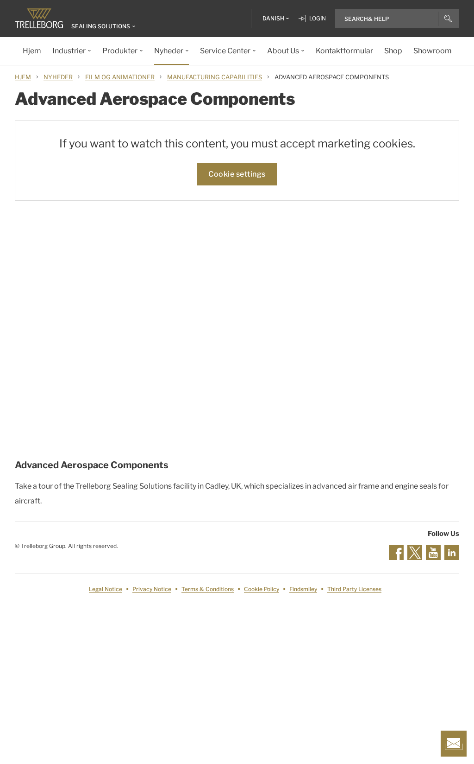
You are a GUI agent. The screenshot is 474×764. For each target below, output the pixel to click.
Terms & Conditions (207, 589)
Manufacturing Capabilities (214, 77)
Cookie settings (237, 174)
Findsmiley (303, 589)
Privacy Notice (151, 589)
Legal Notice (105, 589)
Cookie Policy (261, 589)
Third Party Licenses (354, 589)
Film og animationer (120, 77)
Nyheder (58, 77)
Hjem (23, 77)
